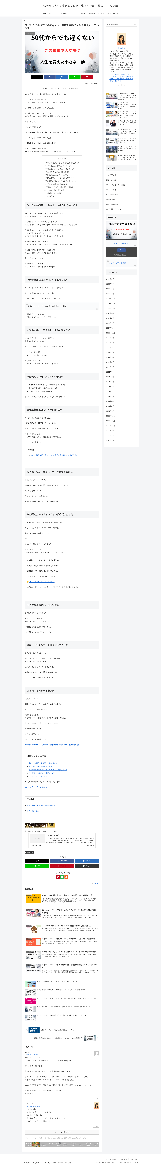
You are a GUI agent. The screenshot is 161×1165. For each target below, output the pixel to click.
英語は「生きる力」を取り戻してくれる (59, 187)
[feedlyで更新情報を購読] (62, 877)
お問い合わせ (123, 1159)
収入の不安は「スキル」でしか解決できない (61, 178)
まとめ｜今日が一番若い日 (55, 190)
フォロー (122, 250)
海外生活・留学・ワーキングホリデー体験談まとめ (48, 770)
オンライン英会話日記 (121, 243)
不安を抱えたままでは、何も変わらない (59, 166)
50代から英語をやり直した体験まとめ (43, 763)
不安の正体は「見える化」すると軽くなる (60, 169)
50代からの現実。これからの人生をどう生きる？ (62, 163)
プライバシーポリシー (111, 1159)
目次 (59, 159)
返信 (96, 1098)
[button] (87, 866)
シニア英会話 (30, 852)
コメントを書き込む (62, 1132)
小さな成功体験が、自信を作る (56, 184)
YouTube (51, 196)
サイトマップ (133, 1159)
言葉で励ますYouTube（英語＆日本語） (42, 805)
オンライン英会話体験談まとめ (40, 766)
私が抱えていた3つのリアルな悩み (58, 172)
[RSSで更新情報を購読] (66, 877)
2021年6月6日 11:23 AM (32, 1054)
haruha (121, 48)
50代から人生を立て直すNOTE (36, 787)
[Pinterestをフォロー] (58, 877)
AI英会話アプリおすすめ (38, 776)
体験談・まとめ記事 (55, 193)
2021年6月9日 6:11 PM (33, 1106)
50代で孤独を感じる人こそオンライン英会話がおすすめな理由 (54, 455)
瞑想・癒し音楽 (33, 811)
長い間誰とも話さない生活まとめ (41, 773)
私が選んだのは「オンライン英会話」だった (61, 181)
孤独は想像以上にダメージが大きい (58, 175)
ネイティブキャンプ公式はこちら (42, 582)
